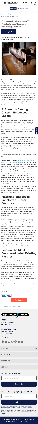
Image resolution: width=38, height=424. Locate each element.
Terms (34, 411)
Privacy (4, 413)
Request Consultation (22, 8)
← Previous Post (6, 306)
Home (3, 14)
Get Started (13, 8)
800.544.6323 (6, 324)
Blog (9, 14)
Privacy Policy (10, 421)
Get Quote (9, 31)
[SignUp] (32, 3)
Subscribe (19, 384)
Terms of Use (23, 421)
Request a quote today (8, 284)
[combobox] (23, 3)
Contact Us (36, 131)
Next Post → (16, 306)
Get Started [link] (19, 300)
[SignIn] (29, 3)
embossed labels (25, 261)
